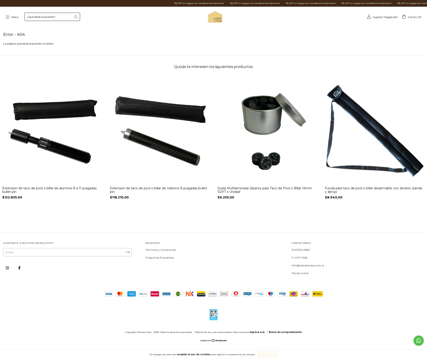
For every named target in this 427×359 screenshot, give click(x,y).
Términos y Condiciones (161, 249)
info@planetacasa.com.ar (308, 265)
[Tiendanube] (214, 341)
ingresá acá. (257, 332)
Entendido (268, 354)
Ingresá (377, 17)
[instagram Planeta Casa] (7, 267)
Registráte (390, 17)
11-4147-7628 (300, 257)
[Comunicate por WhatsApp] (419, 341)
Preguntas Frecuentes (160, 257)
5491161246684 (301, 249)
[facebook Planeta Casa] (19, 267)
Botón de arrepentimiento (285, 332)
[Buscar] (76, 16)
